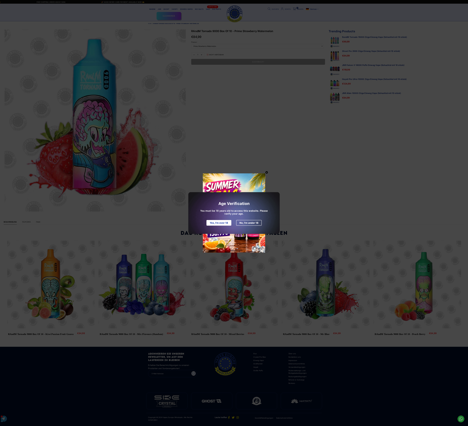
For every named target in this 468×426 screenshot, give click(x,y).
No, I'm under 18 (248, 222)
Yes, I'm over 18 (219, 222)
